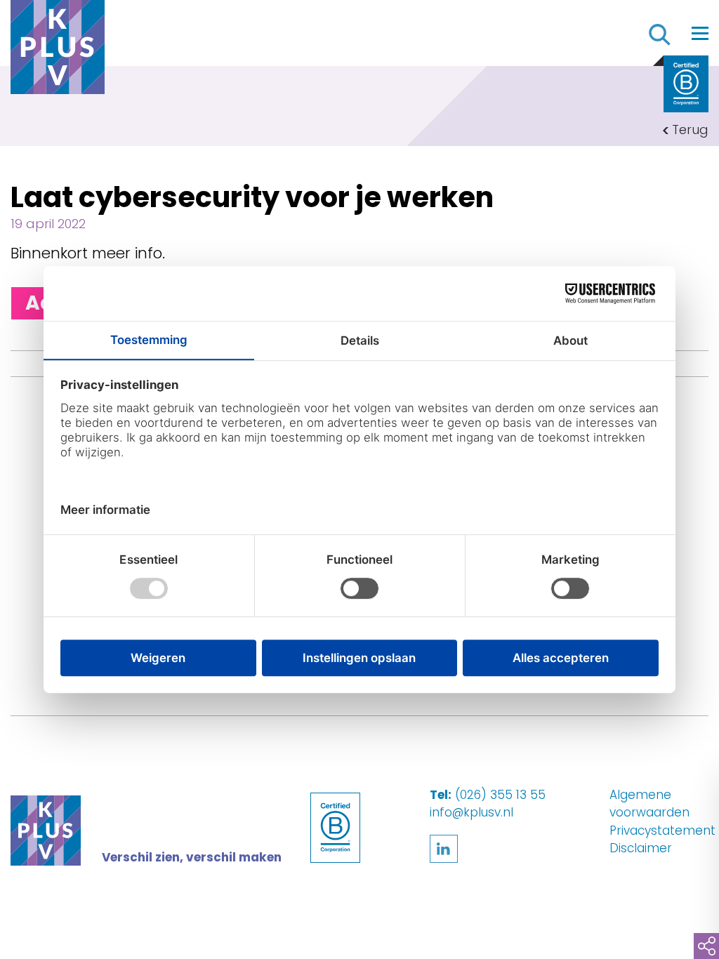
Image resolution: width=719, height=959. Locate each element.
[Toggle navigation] (700, 33)
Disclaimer (640, 848)
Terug (690, 129)
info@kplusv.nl (471, 812)
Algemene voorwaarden (649, 803)
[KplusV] (58, 50)
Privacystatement (662, 830)
